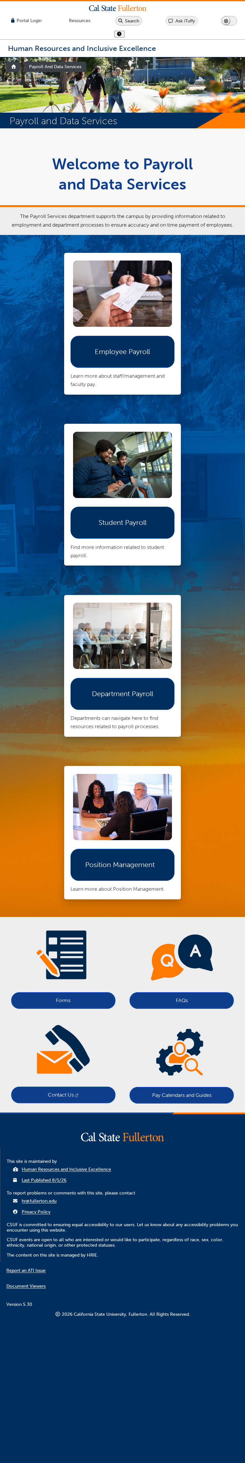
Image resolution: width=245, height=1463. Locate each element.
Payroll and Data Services (55, 66)
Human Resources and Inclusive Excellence (66, 1169)
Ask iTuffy (185, 21)
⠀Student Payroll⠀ (122, 522)
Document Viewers (26, 1286)
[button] (122, 8)
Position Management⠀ (122, 865)
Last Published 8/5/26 (44, 1180)
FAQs (182, 1000)
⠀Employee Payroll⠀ (122, 352)
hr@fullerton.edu (39, 1201)
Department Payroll (122, 694)
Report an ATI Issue (26, 1270)
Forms (63, 1000)
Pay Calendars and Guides (182, 1095)
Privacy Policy (36, 1212)
